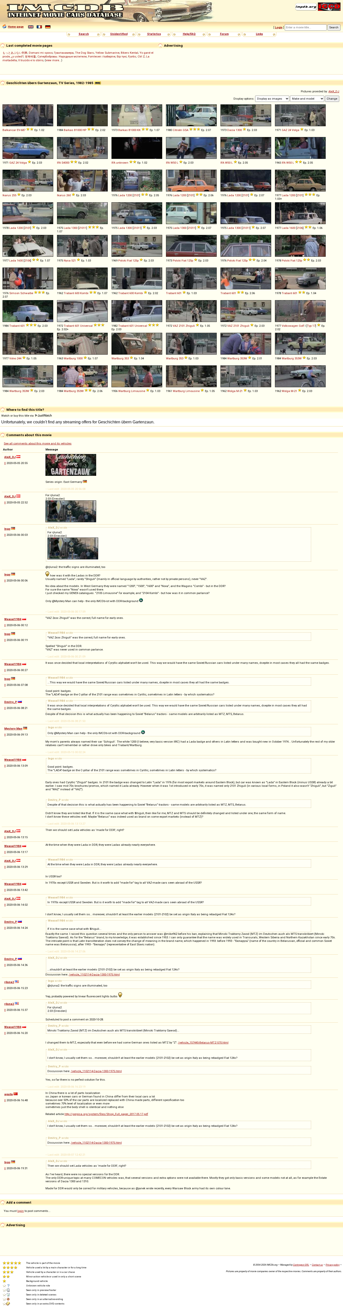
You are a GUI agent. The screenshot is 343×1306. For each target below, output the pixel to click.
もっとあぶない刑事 (15, 52)
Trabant (69, 293)
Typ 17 (311, 326)
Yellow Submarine (107, 52)
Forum (224, 34)
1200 (129, 195)
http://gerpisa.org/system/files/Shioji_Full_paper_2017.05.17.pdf (106, 1114)
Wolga (231, 391)
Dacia (231, 130)
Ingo (7, 529)
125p (136, 260)
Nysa (67, 260)
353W (243, 358)
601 (179, 293)
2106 (300, 228)
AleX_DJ (333, 91)
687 (23, 130)
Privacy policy (332, 1264)
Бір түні (122, 56)
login (20, 1211)
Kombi (84, 293)
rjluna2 (9, 982)
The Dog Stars (84, 52)
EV (18, 130)
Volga (295, 130)
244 (19, 358)
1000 (80, 358)
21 (241, 391)
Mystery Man (13, 728)
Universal (86, 326)
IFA (59, 162)
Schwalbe (26, 293)
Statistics (154, 34)
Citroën (177, 130)
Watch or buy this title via (17, 415)
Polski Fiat (125, 260)
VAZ (175, 326)
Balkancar (9, 130)
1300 (239, 130)
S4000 (65, 162)
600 (77, 293)
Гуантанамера (64, 52)
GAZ (284, 130)
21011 (82, 228)
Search (84, 34)
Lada (121, 195)
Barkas (68, 130)
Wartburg (70, 358)
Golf (301, 326)
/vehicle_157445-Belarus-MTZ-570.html (203, 1042)
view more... (53, 60)
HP (84, 130)
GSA (185, 130)
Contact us (317, 1264)
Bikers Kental (129, 52)
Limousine (138, 391)
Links (259, 34)
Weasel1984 (12, 619)
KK (139, 130)
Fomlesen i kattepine (101, 56)
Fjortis (132, 56)
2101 (136, 195)
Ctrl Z (141, 56)
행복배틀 (30, 56)
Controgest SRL (301, 1264)
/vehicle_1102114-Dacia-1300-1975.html (94, 974)
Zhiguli (190, 326)
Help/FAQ (189, 34)
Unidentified (119, 34)
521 (73, 260)
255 (14, 195)
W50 (173, 162)
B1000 (78, 130)
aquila (8, 1094)
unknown (122, 162)
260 (68, 195)
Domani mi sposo (40, 52)
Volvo (12, 358)
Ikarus (7, 195)
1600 (292, 228)
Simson (14, 293)
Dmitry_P (10, 702)
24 (289, 130)
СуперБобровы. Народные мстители (62, 56)
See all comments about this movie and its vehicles (38, 443)
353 (126, 358)
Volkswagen (290, 326)
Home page (16, 26)
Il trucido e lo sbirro (30, 60)
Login (278, 27)
